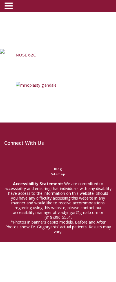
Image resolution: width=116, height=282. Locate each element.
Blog (58, 169)
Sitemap (58, 174)
